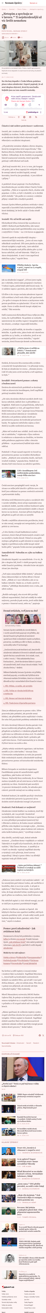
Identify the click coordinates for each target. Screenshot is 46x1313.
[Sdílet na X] (43, 1035)
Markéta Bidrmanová (32, 1153)
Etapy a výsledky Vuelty (31, 1297)
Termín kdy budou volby (9, 1302)
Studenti (36, 1043)
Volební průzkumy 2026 (9, 1297)
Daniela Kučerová (31, 1189)
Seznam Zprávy (20, 31)
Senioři (28, 1043)
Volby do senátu (7, 1305)
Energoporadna (34, 957)
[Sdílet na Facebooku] (40, 1035)
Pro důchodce (23, 960)
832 (21, 37)
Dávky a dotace (9, 957)
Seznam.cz (33, 3)
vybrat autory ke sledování (9, 33)
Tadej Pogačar (28, 1302)
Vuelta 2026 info (29, 1294)
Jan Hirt (26, 1300)
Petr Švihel (7, 31)
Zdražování (20, 1043)
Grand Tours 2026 (29, 1308)
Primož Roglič (28, 1305)
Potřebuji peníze (10, 960)
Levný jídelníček (30, 963)
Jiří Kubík (26, 1166)
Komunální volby (7, 1308)
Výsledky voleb (6, 1300)
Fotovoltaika (17, 963)
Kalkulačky (21, 957)
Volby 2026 (5, 1294)
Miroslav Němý (29, 1202)
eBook (6, 37)
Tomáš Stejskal (29, 1217)
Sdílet (14, 37)
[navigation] (2, 3)
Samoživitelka (6, 1046)
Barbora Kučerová (31, 1179)
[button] (23, 53)
